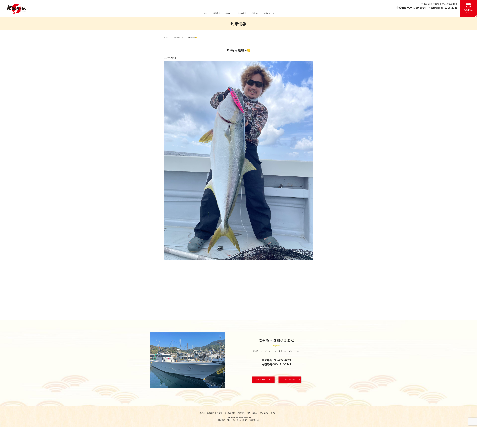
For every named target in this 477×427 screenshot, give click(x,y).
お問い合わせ (269, 13)
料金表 (228, 13)
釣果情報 (255, 13)
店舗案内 (216, 13)
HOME (205, 13)
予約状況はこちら (263, 379)
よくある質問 (241, 13)
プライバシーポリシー (269, 413)
